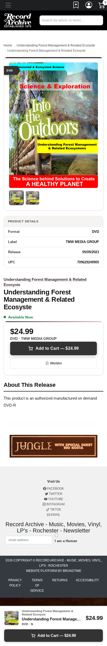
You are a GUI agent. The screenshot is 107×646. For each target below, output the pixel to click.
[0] (102, 6)
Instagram (55, 504)
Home (8, 45)
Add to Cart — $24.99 (57, 348)
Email (55, 515)
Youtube (55, 499)
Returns (60, 580)
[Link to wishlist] (76, 6)
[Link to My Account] (89, 6)
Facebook (55, 488)
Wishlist (56, 363)
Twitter (55, 494)
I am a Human (66, 541)
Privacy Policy (15, 582)
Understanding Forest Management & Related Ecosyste (56, 45)
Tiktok (55, 509)
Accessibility (87, 580)
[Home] (18, 20)
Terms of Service (37, 585)
